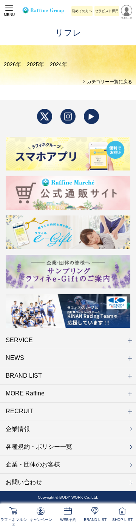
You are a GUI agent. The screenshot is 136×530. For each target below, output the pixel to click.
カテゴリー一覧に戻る (109, 81)
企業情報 (18, 429)
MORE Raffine (25, 393)
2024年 (58, 64)
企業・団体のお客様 (33, 464)
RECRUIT (19, 411)
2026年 (12, 64)
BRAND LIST (24, 375)
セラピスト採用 (107, 11)
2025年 (35, 64)
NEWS (15, 358)
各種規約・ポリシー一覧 (39, 446)
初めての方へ (82, 11)
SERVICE (19, 340)
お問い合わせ (24, 482)
